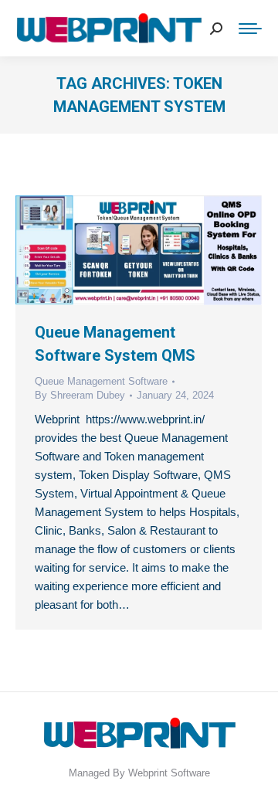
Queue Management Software (101, 381)
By (80, 395)
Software (190, 773)
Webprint (148, 773)
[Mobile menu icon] (250, 28)
